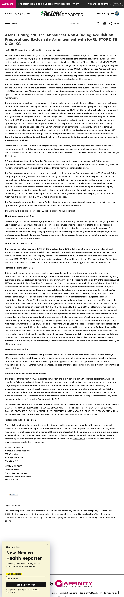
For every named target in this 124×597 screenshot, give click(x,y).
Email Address (14, 574)
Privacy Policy (110, 593)
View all (118, 4)
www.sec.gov (79, 438)
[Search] (98, 23)
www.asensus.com (31, 238)
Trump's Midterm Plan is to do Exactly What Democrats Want (44, 3)
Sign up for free (26, 584)
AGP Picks (7, 4)
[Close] (47, 544)
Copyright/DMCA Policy (90, 593)
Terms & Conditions (68, 593)
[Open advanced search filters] (104, 23)
